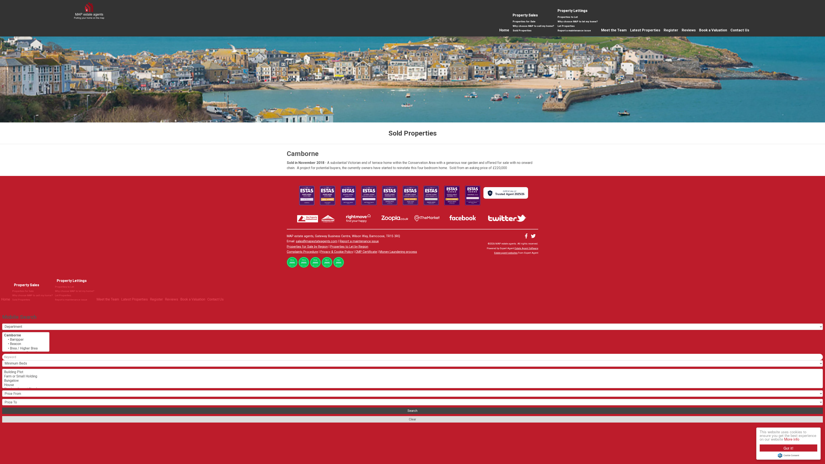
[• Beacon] (26, 344)
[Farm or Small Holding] (412, 376)
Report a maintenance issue (574, 30)
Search (412, 411)
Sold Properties (522, 30)
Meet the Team (614, 30)
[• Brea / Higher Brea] (26, 348)
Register (671, 30)
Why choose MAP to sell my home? (533, 25)
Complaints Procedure (302, 252)
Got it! (788, 448)
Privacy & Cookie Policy (336, 252)
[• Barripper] (26, 339)
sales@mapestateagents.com (316, 241)
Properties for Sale (524, 21)
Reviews (689, 30)
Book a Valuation (713, 30)
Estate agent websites (506, 253)
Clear (412, 419)
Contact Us (739, 30)
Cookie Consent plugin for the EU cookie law (788, 455)
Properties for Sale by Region (307, 247)
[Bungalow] (412, 381)
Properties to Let (568, 16)
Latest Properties (645, 30)
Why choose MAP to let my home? (578, 21)
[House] (412, 385)
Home (504, 30)
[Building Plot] (412, 372)
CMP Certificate (366, 252)
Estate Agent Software (526, 248)
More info (791, 439)
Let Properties (566, 25)
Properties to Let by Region (349, 247)
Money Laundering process (398, 252)
